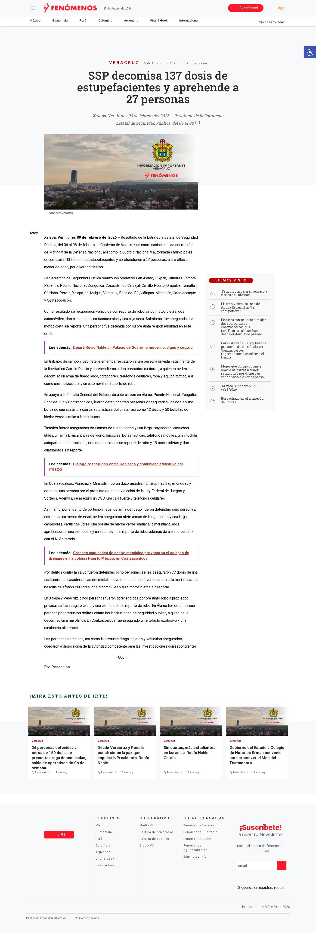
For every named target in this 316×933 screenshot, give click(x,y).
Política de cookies (154, 838)
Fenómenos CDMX (197, 838)
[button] (310, 52)
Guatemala (60, 20)
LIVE (61, 834)
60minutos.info (195, 856)
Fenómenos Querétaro (200, 832)
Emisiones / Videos (271, 22)
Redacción (61, 667)
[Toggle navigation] (33, 8)
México (35, 20)
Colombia (105, 20)
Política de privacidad (156, 832)
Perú (82, 20)
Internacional (188, 20)
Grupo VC (146, 845)
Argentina (131, 20)
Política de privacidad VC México (46, 918)
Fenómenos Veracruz (199, 825)
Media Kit (146, 825)
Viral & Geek (158, 20)
